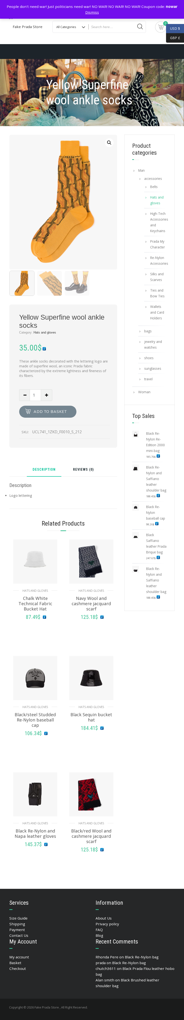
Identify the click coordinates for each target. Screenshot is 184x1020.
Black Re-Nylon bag (142, 957)
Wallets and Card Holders (157, 312)
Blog (99, 935)
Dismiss (92, 12)
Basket (15, 962)
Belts (154, 186)
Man (141, 170)
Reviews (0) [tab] (83, 470)
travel (148, 379)
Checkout (17, 968)
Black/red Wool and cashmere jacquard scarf (91, 836)
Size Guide (18, 918)
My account (19, 957)
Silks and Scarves (157, 277)
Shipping (17, 923)
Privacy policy (107, 923)
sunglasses (152, 368)
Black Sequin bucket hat (91, 717)
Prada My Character (157, 244)
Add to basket (50, 411)
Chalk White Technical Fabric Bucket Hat (35, 603)
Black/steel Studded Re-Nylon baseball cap (35, 720)
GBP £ (173, 37)
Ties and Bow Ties (157, 293)
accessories (153, 178)
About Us (104, 918)
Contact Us (18, 935)
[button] (109, 142)
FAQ (99, 929)
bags (148, 331)
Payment (17, 929)
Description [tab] (44, 470)
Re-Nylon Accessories (158, 260)
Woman (144, 392)
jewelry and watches (153, 344)
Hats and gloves (45, 332)
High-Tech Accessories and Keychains (158, 222)
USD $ (175, 28)
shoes (149, 358)
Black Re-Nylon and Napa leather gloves (35, 833)
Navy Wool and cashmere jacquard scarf (91, 603)
